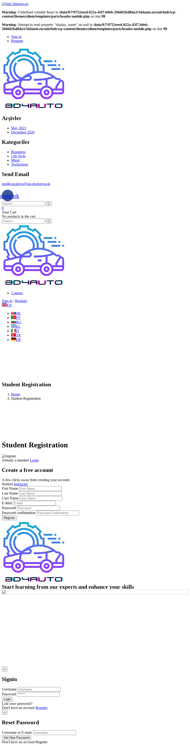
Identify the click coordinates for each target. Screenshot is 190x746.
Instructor (21, 484)
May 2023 (18, 128)
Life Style (18, 156)
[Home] (34, 285)
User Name (10, 498)
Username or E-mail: (17, 732)
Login (34, 460)
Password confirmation (18, 513)
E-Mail (7, 503)
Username (9, 689)
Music (15, 160)
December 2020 (23, 132)
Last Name (10, 493)
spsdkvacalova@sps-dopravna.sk (26, 184)
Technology (19, 164)
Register (9, 518)
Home (15, 394)
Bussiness (18, 152)
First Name (10, 488)
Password (9, 508)
